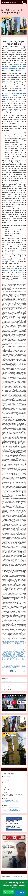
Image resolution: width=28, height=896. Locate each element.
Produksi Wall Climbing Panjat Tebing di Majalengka (11, 666)
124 (20, 671)
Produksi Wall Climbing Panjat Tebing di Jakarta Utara (13, 655)
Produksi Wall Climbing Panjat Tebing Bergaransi (15, 645)
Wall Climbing (5, 678)
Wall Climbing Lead (6, 684)
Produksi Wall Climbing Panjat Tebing (18, 665)
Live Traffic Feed (14, 818)
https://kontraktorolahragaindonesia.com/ (10, 801)
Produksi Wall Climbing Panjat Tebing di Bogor (10, 659)
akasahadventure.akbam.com (14, 824)
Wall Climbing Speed (6, 686)
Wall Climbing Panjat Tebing (10, 876)
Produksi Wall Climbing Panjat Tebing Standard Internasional (13, 648)
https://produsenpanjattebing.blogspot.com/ (11, 809)
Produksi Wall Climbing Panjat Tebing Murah (14, 642)
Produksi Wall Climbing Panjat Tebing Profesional (10, 646)
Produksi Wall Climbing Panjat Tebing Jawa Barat (12, 656)
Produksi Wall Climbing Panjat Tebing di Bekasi (16, 658)
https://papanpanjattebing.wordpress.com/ (10, 807)
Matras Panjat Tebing (6, 681)
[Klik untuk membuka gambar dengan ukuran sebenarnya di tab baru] (14, 26)
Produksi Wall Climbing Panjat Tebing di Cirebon (17, 661)
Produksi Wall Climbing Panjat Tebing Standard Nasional (13, 647)
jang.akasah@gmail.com (7, 780)
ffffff (7, 821)
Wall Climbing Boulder (6, 689)
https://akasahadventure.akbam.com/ (9, 800)
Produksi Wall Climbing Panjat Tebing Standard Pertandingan (13, 650)
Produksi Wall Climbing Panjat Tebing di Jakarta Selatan (14, 653)
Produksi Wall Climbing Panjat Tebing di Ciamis (13, 660)
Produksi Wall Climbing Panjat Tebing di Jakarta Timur (11, 654)
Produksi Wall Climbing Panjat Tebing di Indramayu (12, 663)
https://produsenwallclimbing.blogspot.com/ (11, 810)
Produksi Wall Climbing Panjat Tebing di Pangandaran (13, 667)
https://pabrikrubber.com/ (7, 803)
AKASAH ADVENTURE (9, 2)
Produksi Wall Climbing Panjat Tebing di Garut (10, 663)
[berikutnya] (23, 671)
